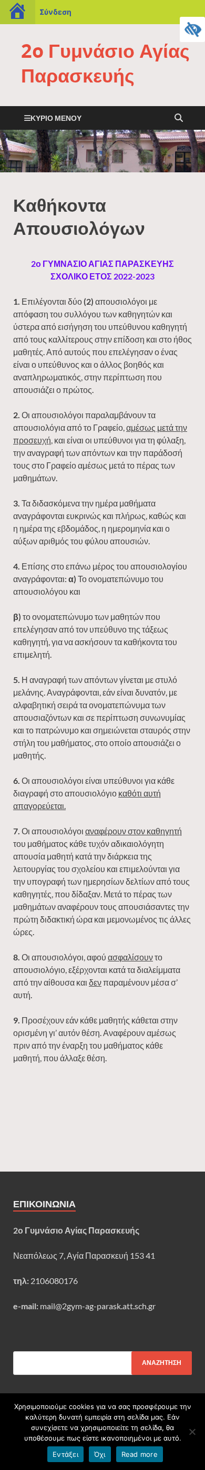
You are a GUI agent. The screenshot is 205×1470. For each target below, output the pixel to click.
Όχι (100, 1454)
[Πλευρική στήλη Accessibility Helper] (192, 29)
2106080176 (54, 1281)
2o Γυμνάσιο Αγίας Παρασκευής (105, 63)
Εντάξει (65, 1454)
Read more (139, 1454)
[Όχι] (192, 1431)
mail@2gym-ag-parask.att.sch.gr (98, 1306)
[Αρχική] (17, 12)
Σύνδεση (55, 11)
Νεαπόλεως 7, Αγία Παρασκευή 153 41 (84, 1255)
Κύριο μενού (55, 117)
